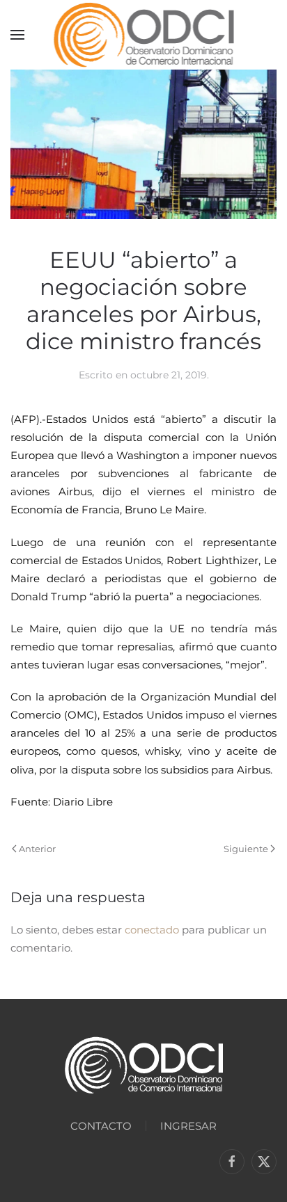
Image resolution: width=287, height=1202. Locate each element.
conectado (152, 929)
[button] (17, 35)
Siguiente (246, 848)
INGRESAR (188, 1125)
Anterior (37, 848)
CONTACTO (101, 1125)
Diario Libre (81, 801)
